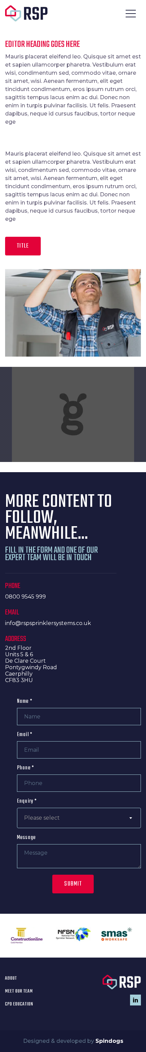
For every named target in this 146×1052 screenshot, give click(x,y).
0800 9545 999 (25, 596)
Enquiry (27, 801)
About (11, 978)
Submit (73, 884)
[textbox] (79, 818)
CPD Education (19, 1004)
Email (24, 734)
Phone (25, 768)
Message (26, 837)
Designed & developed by (73, 1041)
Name (24, 701)
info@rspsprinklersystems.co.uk (48, 623)
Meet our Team (19, 991)
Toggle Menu (131, 13)
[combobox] (79, 818)
